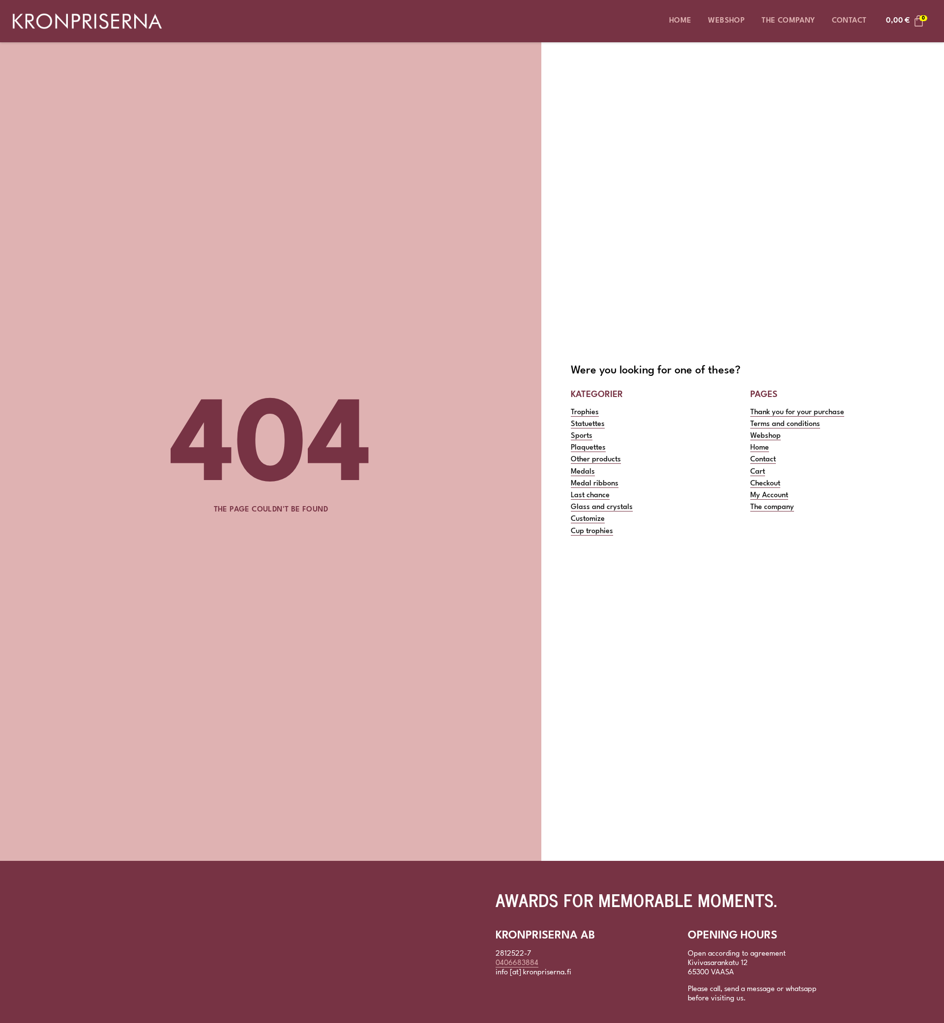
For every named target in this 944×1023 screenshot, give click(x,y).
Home (680, 21)
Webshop (726, 21)
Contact (849, 21)
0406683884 (517, 963)
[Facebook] (503, 997)
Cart (757, 472)
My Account (769, 495)
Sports (581, 436)
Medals (583, 472)
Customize (588, 519)
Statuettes (588, 424)
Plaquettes (588, 448)
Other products (596, 459)
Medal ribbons (595, 483)
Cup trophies (592, 531)
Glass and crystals (602, 507)
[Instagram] (523, 997)
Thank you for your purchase (797, 412)
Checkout (765, 483)
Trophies (585, 412)
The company (788, 21)
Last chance (590, 495)
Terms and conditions (785, 424)
